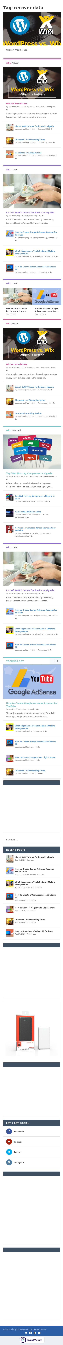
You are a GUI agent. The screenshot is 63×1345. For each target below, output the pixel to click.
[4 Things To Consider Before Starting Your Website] (9, 529)
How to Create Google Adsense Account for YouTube (32, 705)
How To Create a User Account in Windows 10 (35, 896)
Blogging (41, 155)
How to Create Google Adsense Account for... (46, 309)
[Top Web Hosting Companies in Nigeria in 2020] (9, 497)
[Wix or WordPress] (32, 83)
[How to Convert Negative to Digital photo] (9, 758)
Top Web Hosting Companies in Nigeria (29, 473)
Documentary (42, 514)
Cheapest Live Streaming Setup (30, 139)
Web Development (43, 106)
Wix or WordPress (16, 49)
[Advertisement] (31, 809)
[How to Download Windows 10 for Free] (9, 933)
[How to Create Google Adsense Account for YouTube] (9, 233)
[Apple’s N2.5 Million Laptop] (9, 513)
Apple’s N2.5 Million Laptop (28, 511)
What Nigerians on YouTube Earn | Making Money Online (35, 883)
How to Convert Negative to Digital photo (35, 757)
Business (41, 129)
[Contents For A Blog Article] (9, 154)
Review (32, 106)
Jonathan (12, 106)
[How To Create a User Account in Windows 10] (9, 268)
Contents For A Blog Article (28, 152)
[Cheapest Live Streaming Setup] (9, 140)
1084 (50, 142)
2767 (48, 129)
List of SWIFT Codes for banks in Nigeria (34, 126)
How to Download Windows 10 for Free (34, 931)
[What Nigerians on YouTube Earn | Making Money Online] (9, 252)
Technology (42, 142)
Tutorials (49, 155)
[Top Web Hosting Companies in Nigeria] (32, 452)
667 (29, 536)
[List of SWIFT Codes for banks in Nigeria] (9, 127)
